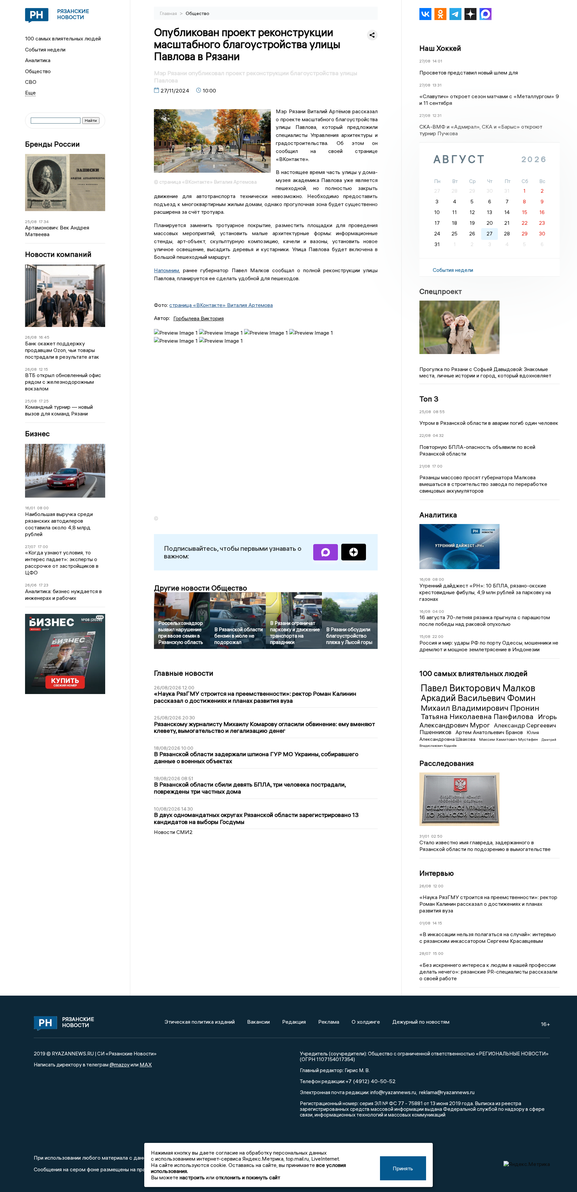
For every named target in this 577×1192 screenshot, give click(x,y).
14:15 (437, 922)
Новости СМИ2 (173, 832)
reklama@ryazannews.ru (446, 1092)
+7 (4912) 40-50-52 (370, 1081)
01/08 (424, 922)
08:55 (439, 411)
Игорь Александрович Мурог (488, 720)
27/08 (424, 60)
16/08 (424, 579)
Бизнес (37, 434)
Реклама (328, 1021)
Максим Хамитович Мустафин (509, 739)
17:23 (43, 584)
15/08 (424, 636)
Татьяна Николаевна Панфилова (478, 716)
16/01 (30, 507)
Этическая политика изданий (200, 1021)
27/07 (30, 546)
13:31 (436, 85)
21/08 (424, 466)
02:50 (436, 836)
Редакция (294, 1021)
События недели (45, 49)
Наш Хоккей (440, 48)
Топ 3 (428, 398)
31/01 (424, 836)
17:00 (43, 546)
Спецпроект (440, 291)
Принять (403, 1168)
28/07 (425, 953)
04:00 (438, 611)
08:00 (43, 507)
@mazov (120, 1064)
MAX (146, 1064)
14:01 (437, 60)
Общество (38, 71)
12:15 (43, 369)
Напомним (166, 270)
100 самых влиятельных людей (63, 38)
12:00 (438, 885)
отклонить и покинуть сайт (248, 1177)
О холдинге (366, 1021)
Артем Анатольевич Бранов (489, 732)
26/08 (31, 337)
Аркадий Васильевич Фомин (478, 698)
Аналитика (37, 60)
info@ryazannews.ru (393, 1092)
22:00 (437, 636)
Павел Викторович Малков (478, 688)
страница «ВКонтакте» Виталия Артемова (221, 305)
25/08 (31, 221)
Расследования (446, 763)
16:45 (44, 337)
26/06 (31, 584)
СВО (30, 81)
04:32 (438, 435)
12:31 (436, 115)
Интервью (436, 873)
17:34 (44, 221)
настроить (192, 1177)
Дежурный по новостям (420, 1021)
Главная (169, 13)
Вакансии (258, 1021)
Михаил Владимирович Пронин (480, 708)
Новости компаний (58, 254)
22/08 (425, 435)
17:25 (44, 400)
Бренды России (52, 144)
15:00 (438, 953)
